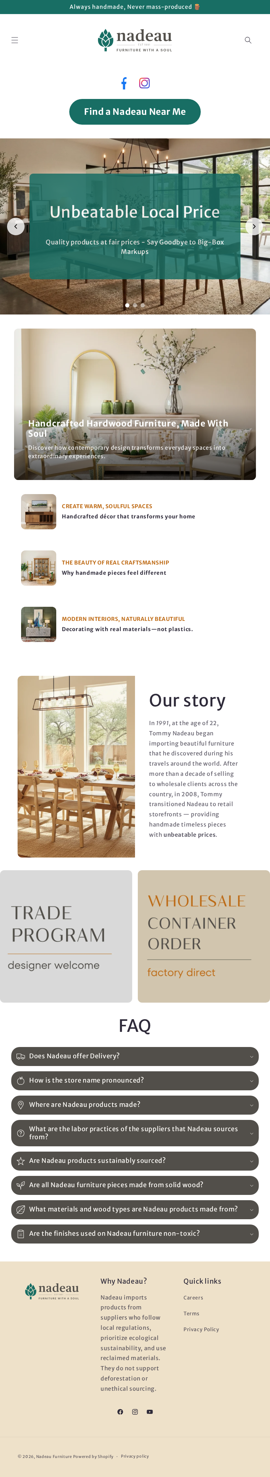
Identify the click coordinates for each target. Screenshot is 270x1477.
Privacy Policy (201, 1329)
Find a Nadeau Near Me (135, 111)
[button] (14, 40)
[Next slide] (254, 226)
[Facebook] (123, 85)
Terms (192, 1313)
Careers (193, 1298)
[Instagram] (144, 85)
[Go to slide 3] (143, 305)
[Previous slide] (16, 226)
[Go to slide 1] (127, 305)
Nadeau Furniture (54, 1456)
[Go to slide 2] (135, 305)
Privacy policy (135, 1456)
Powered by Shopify (93, 1456)
